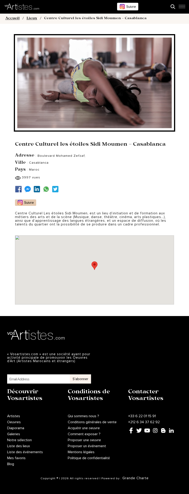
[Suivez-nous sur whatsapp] (47, 189)
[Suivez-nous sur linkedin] (38, 189)
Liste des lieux (18, 446)
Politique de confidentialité (89, 458)
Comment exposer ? (84, 434)
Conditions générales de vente (92, 422)
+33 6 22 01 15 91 (142, 416)
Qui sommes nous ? (83, 416)
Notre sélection (19, 440)
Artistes (13, 416)
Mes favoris (16, 458)
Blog (10, 464)
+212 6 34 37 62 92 (144, 422)
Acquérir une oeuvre (84, 428)
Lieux (32, 18)
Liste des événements (25, 452)
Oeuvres (14, 422)
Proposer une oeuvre (84, 440)
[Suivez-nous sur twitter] (56, 189)
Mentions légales (81, 452)
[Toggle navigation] (182, 8)
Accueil (12, 18)
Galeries (13, 434)
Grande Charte (135, 478)
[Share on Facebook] (19, 189)
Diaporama (15, 428)
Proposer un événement (87, 446)
